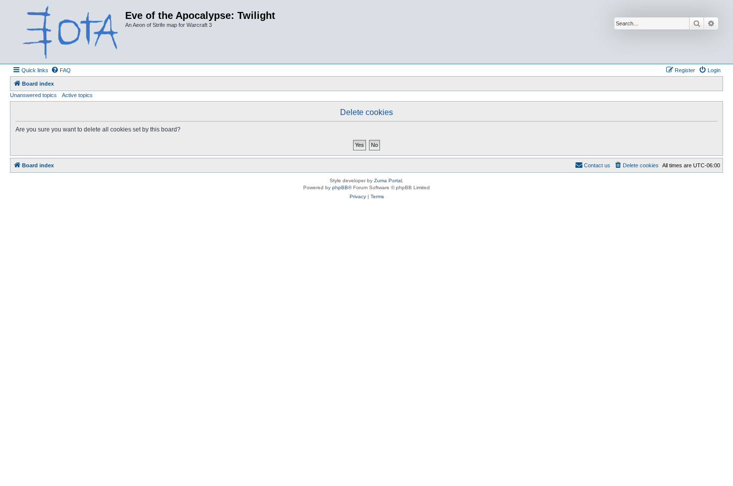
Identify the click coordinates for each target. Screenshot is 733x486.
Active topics (77, 95)
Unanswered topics (33, 95)
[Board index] (68, 31)
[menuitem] (61, 70)
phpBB (340, 187)
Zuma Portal (388, 180)
